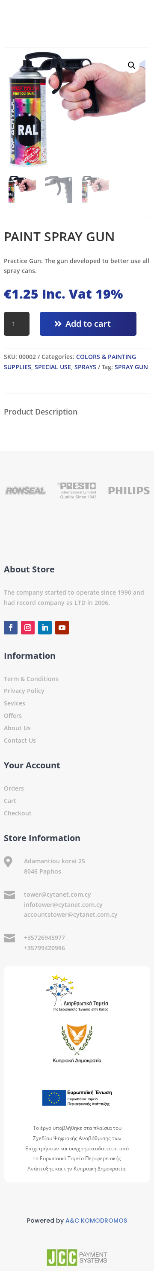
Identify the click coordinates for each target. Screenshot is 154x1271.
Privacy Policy (24, 691)
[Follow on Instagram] (28, 627)
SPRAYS (85, 367)
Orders (14, 788)
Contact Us (20, 740)
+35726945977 (44, 937)
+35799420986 (44, 948)
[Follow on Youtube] (62, 627)
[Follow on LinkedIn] (45, 627)
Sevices (14, 703)
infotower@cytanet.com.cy (63, 905)
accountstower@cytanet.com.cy (71, 914)
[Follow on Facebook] (11, 627)
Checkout (18, 813)
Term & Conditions (31, 679)
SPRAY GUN (131, 367)
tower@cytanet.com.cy (57, 894)
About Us (17, 728)
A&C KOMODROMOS (96, 1220)
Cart (10, 801)
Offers (13, 715)
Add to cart (88, 323)
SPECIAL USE (53, 367)
